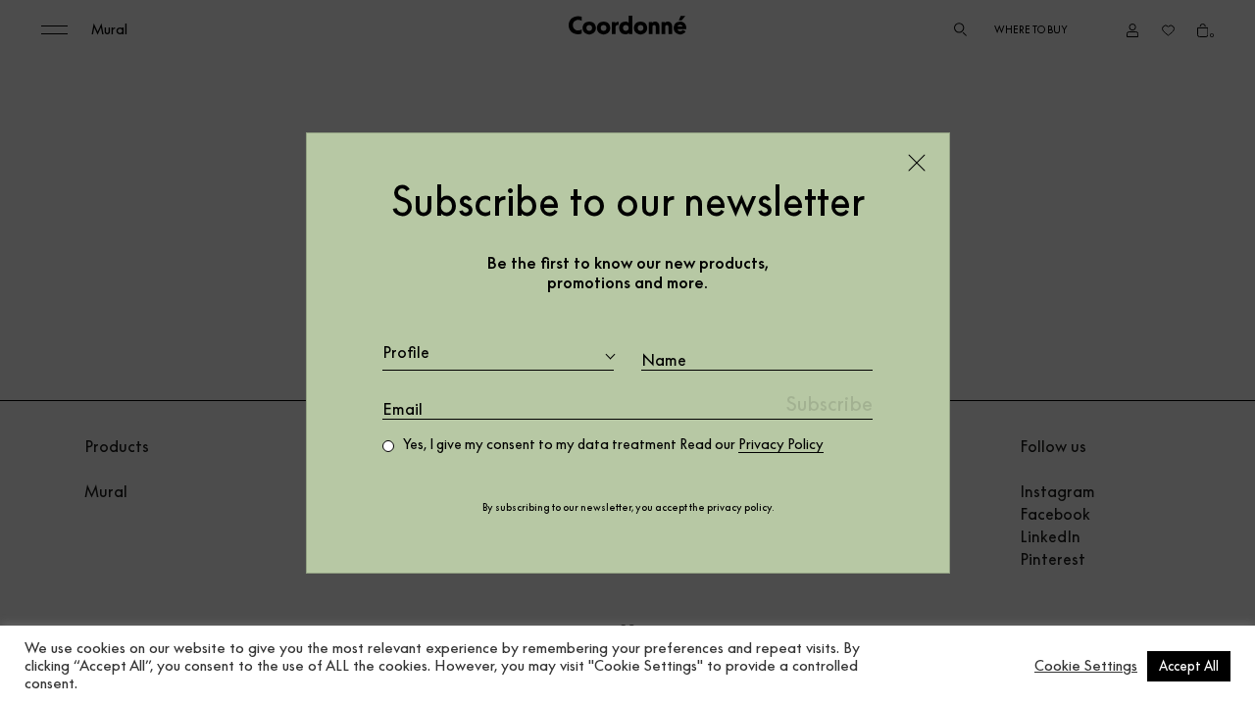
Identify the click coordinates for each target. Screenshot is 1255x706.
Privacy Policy (781, 444)
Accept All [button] (1189, 666)
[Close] (917, 163)
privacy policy (739, 507)
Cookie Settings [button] (1085, 666)
